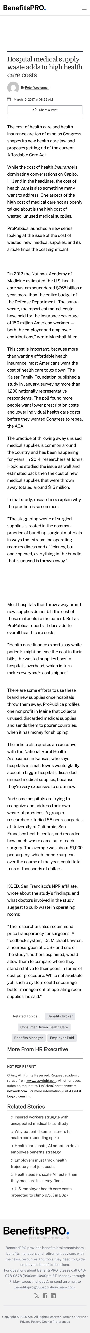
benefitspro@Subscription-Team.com (45, 1287)
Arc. (30, 1317)
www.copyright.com (41, 1080)
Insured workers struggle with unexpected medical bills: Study (39, 1120)
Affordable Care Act (26, 154)
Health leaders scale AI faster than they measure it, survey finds (44, 1177)
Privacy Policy (30, 1321)
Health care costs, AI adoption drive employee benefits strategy (45, 1148)
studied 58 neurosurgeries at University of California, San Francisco (45, 826)
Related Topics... (26, 1016)
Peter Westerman (37, 87)
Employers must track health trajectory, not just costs (39, 1163)
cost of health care (25, 370)
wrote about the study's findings (38, 893)
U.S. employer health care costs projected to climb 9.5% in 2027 (41, 1191)
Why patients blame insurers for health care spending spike (41, 1134)
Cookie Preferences (56, 1321)
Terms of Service (74, 1317)
